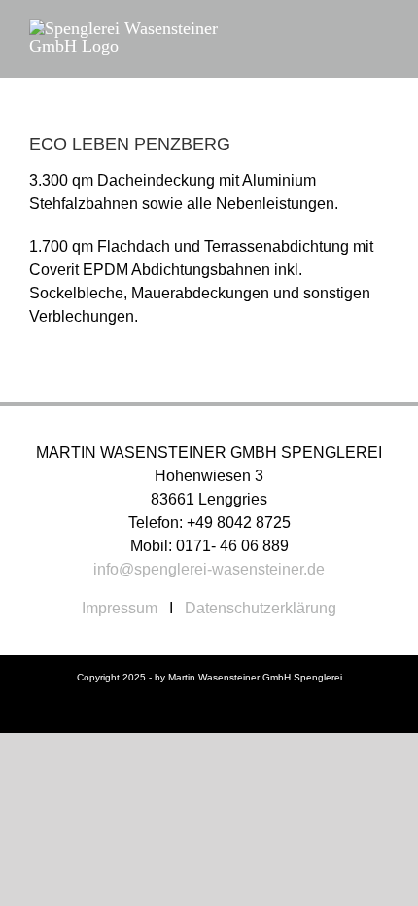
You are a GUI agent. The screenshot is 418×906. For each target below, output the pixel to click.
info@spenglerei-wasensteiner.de (209, 569)
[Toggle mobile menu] (381, 29)
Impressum (119, 608)
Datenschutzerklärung (260, 608)
